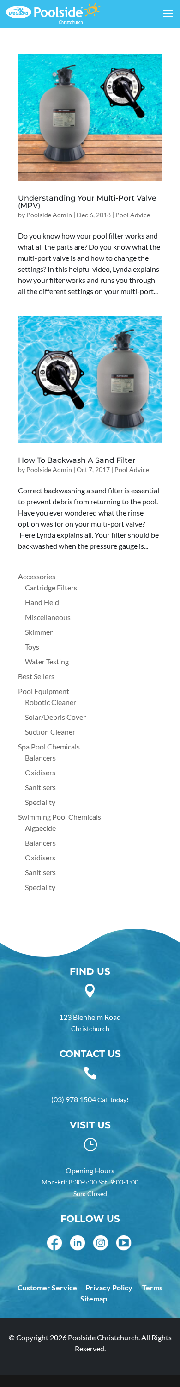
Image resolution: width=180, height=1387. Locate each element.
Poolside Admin (49, 215)
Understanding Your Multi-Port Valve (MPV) (87, 202)
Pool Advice (132, 215)
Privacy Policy (108, 1287)
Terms (152, 1287)
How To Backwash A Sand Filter (77, 460)
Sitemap (93, 1298)
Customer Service (47, 1287)
